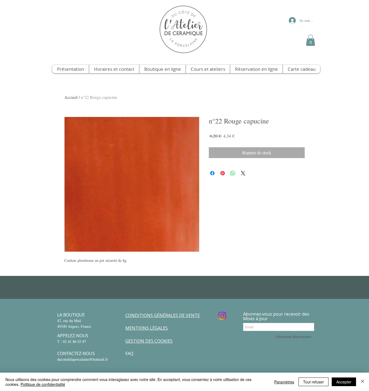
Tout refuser (313, 382)
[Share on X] (243, 173)
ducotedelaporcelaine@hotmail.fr (82, 359)
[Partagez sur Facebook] (212, 173)
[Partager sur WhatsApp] (233, 173)
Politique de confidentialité (43, 384)
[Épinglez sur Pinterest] (222, 173)
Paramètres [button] (284, 382)
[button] (310, 40)
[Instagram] (222, 315)
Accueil (71, 97)
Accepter (343, 382)
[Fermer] (362, 382)
